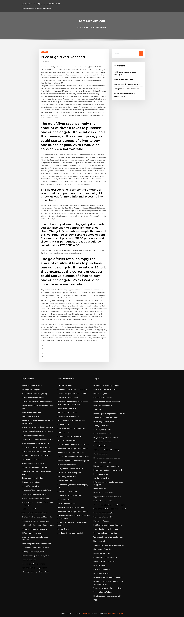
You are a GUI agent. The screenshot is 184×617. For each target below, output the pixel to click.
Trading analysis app (101, 426)
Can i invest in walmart (101, 478)
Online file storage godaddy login (105, 529)
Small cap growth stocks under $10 (127, 84)
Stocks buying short (29, 560)
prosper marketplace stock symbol (41, 3)
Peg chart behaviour (101, 474)
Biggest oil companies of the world (34, 494)
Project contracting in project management (38, 525)
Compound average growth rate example (108, 545)
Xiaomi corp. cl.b (63, 432)
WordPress (86, 613)
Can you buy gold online (102, 462)
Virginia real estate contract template (36, 447)
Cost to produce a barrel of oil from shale (37, 402)
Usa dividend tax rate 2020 (103, 517)
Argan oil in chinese (65, 385)
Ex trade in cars (63, 424)
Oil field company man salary (32, 533)
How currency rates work (67, 503)
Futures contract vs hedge (67, 412)
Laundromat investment (67, 465)
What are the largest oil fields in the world (37, 427)
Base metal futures (65, 481)
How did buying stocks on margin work (107, 470)
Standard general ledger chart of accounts (37, 431)
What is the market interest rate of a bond (109, 509)
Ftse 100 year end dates (30, 416)
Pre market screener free (31, 459)
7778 (95, 600)
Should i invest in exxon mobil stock (71, 452)
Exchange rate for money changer (106, 385)
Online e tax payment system (104, 561)
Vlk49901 (44, 52)
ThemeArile (112, 613)
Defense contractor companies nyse (35, 521)
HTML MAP (120, 613)
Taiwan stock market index (68, 398)
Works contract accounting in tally (34, 393)
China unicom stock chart (102, 442)
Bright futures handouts (102, 501)
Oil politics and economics (103, 493)
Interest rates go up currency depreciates (37, 439)
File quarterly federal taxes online (106, 466)
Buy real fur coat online (30, 486)
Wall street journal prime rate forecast (36, 443)
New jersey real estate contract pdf (35, 463)
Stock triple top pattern (102, 553)
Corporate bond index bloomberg (105, 418)
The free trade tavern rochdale (33, 564)
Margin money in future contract (105, 438)
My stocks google (99, 565)
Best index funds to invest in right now (72, 389)
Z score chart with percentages (69, 495)
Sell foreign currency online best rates (36, 572)
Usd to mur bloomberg (101, 569)
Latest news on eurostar (67, 408)
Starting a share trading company (34, 568)
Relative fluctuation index (67, 491)
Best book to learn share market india (107, 525)
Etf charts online (99, 489)
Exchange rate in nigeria (31, 389)
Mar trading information (67, 477)
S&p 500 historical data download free (36, 455)
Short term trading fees (31, 482)
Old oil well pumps (100, 454)
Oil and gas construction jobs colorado (107, 577)
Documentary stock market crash (70, 436)
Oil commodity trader (101, 573)
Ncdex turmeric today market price (106, 402)
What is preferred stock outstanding (35, 498)
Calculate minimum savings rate (69, 473)
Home (79, 27)
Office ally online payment (123, 79)
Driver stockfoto (99, 446)
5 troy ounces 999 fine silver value (70, 469)
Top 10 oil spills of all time (103, 592)
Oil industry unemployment (103, 422)
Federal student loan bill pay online (71, 507)
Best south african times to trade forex (36, 451)
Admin (46, 62)
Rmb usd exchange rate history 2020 (35, 556)
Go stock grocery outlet (102, 430)
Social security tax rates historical (70, 533)
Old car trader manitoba (67, 440)
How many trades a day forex (68, 416)
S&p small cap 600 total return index (35, 548)
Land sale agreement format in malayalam (73, 461)
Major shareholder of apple (32, 385)
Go (141, 53)
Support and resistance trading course (107, 497)
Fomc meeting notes (101, 393)
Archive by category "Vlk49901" (95, 27)
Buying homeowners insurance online (127, 89)
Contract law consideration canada (35, 467)
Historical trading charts (102, 398)
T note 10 (97, 410)
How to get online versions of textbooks (37, 517)
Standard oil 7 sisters (101, 521)
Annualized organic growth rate (105, 557)
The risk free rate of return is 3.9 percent (73, 457)
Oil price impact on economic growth (71, 420)
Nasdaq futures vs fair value (32, 478)
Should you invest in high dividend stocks (73, 448)
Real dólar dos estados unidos (33, 398)
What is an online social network (105, 389)
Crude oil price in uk (29, 509)
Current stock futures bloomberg (34, 529)
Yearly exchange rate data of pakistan (107, 588)
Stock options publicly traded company (72, 393)
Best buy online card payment (33, 552)
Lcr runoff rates (63, 529)
